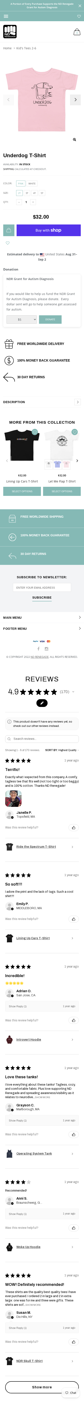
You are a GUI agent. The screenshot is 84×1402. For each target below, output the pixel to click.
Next (77, 461)
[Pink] (66, 464)
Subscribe (42, 597)
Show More (42, 1097)
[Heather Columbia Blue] (57, 464)
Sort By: (51, 750)
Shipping (8, 169)
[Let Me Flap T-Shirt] (62, 448)
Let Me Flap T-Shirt (62, 481)
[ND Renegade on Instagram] (46, 649)
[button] (73, 691)
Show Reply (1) (18, 1006)
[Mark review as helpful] (73, 827)
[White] (49, 464)
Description (14, 402)
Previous (7, 461)
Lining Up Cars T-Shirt (22, 481)
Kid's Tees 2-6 (26, 48)
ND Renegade (40, 657)
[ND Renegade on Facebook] (38, 649)
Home (7, 48)
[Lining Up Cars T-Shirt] (22, 448)
